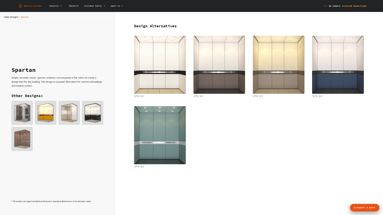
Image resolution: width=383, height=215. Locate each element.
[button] (57, 6)
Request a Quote (366, 207)
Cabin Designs (11, 16)
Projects (73, 6)
